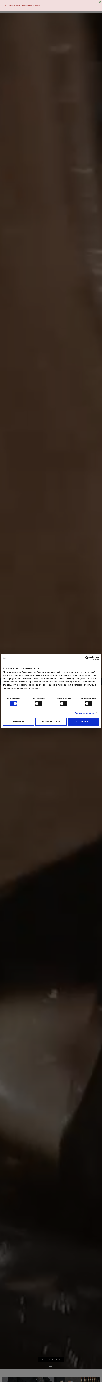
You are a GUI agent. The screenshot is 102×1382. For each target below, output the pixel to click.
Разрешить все (83, 722)
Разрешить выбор (51, 722)
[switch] (38, 703)
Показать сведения (84, 713)
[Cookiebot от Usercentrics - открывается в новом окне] (87, 658)
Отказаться (18, 722)
